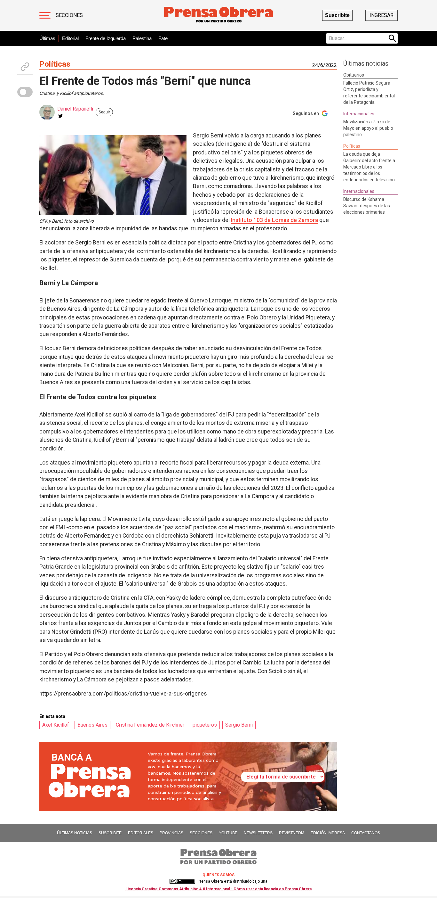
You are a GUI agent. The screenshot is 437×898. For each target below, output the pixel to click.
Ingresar (381, 15)
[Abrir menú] (45, 15)
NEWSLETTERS (258, 833)
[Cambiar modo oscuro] (25, 92)
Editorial (70, 38)
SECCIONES (201, 833)
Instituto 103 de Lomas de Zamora (274, 220)
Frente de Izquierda (105, 38)
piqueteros (205, 725)
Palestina (142, 38)
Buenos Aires (92, 725)
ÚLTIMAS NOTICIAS (74, 833)
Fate (163, 38)
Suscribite (337, 15)
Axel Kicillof (55, 725)
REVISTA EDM (291, 833)
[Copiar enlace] (25, 67)
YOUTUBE (228, 833)
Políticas (54, 64)
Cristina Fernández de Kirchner (150, 725)
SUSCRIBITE (110, 833)
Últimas (47, 38)
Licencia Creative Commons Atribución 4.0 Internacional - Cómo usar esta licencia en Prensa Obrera (218, 889)
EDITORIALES (140, 833)
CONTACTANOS (365, 833)
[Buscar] (392, 38)
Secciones (69, 15)
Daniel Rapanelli (75, 109)
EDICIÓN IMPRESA (328, 833)
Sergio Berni (239, 725)
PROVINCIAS (171, 833)
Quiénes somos (218, 875)
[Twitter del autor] (60, 116)
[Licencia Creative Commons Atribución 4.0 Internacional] (182, 881)
